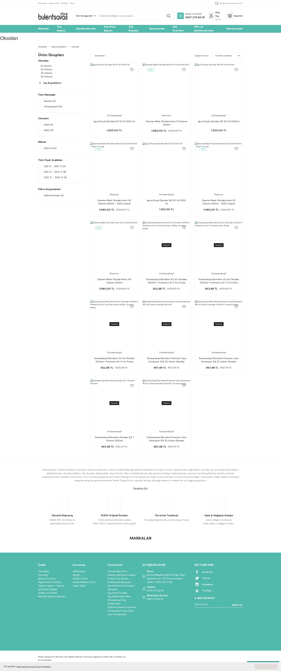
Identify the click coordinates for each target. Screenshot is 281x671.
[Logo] (53, 16)
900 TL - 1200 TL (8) (55, 171)
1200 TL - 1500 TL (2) (55, 177)
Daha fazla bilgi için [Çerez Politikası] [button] (33, 666)
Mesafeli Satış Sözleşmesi (52, 596)
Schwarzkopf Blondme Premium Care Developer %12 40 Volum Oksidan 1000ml (166, 360)
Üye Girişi (43, 574)
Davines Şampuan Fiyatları (122, 574)
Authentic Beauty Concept (122, 607)
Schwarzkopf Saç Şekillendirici (117, 602)
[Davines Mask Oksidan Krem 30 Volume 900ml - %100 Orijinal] (219, 166)
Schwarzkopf (114, 115)
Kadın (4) (49, 130)
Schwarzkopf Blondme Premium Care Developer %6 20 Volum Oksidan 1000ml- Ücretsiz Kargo (219, 360)
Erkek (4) (48, 124)
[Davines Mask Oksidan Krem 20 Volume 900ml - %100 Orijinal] (114, 166)
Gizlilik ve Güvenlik (47, 592)
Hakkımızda (79, 571)
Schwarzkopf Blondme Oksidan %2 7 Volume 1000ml (114, 439)
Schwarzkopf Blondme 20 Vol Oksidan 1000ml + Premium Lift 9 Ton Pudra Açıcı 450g (218, 281)
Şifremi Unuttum (46, 578)
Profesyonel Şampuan (119, 582)
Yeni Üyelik (43, 571)
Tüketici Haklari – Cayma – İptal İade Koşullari (52, 587)
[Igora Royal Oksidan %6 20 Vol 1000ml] (219, 87)
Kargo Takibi (79, 585)
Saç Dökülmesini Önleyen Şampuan (121, 587)
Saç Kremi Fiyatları (117, 592)
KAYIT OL (237, 605)
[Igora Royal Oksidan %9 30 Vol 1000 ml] (167, 166)
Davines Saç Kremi (117, 571)
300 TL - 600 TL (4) (55, 166)
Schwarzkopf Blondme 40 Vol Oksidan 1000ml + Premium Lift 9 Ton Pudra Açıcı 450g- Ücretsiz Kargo (166, 281)
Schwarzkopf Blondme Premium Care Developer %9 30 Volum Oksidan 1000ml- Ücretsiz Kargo (166, 439)
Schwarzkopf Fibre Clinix (121, 610)
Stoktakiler (100, 55)
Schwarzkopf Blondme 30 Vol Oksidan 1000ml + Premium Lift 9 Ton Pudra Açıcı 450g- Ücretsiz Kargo (114, 360)
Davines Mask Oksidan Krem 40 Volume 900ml (114, 281)
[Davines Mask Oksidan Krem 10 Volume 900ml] (167, 87)
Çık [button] (266, 666)
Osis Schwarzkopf (117, 614)
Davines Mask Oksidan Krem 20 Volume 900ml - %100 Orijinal (114, 202)
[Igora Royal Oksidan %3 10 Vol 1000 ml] (114, 87)
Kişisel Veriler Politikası (49, 582)
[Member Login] (211, 16)
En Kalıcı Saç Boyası (118, 578)
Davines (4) (50, 101)
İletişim (76, 574)
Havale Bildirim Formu (84, 582)
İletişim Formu (80, 578)
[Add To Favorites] (132, 70)
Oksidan (75, 46)
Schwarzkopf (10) (53, 106)
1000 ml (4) (50, 148)
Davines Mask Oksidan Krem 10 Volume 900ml (166, 123)
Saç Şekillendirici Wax (119, 596)
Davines (166, 115)
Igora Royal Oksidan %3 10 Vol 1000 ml (114, 121)
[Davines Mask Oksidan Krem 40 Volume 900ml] (114, 245)
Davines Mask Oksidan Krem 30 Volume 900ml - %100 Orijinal (218, 202)
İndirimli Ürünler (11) (54, 195)
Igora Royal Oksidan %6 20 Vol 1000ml (218, 121)
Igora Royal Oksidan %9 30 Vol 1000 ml (166, 202)
